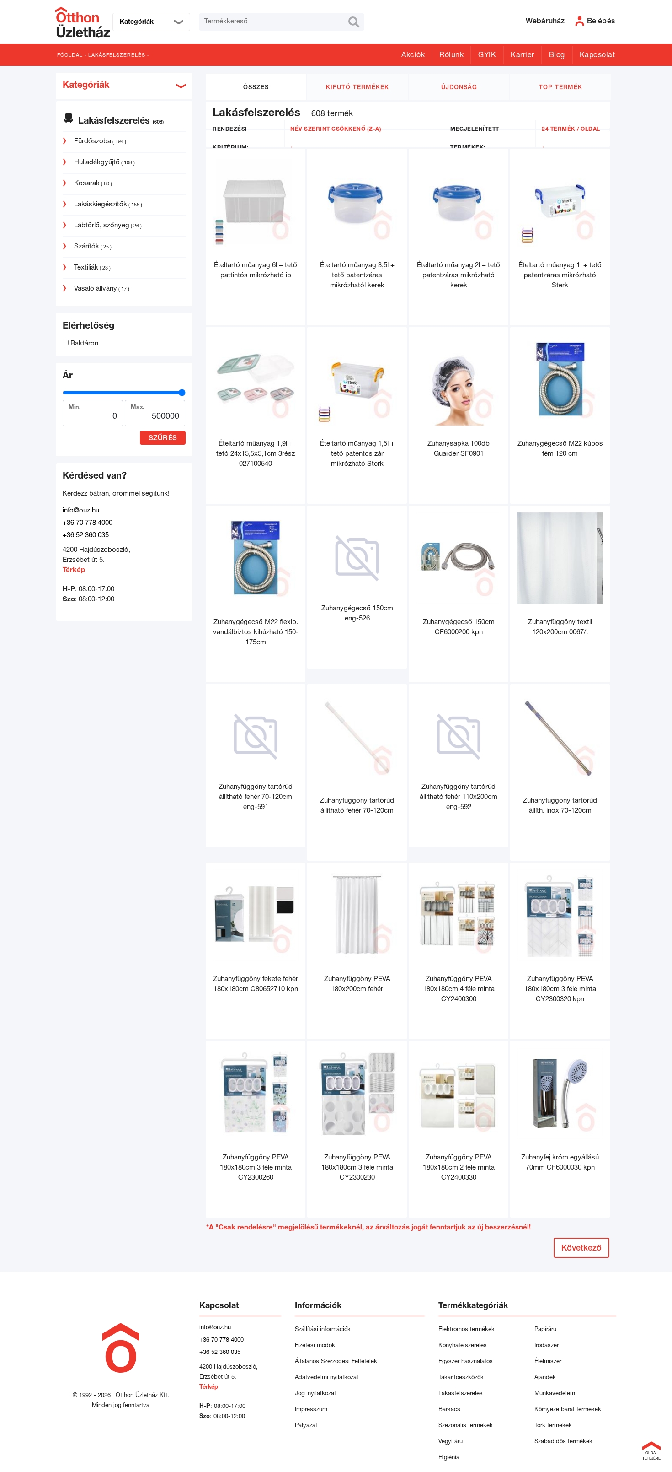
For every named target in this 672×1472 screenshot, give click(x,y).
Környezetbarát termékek (567, 1410)
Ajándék (545, 1378)
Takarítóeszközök (461, 1378)
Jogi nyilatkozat (315, 1394)
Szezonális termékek (465, 1426)
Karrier (522, 55)
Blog (557, 55)
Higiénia (448, 1458)
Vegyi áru (450, 1442)
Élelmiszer (547, 1362)
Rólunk (451, 55)
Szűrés (163, 438)
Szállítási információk (323, 1330)
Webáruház (545, 22)
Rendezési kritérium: (230, 139)
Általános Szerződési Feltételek (336, 1362)
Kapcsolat (597, 55)
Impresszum (311, 1410)
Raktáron (83, 343)
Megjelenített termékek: (474, 139)
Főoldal (70, 55)
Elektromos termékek (466, 1330)
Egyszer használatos (465, 1362)
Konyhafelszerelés (462, 1346)
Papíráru (545, 1330)
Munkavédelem (554, 1394)
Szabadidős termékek (563, 1442)
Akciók (413, 55)
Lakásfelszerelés (116, 55)
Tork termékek (553, 1426)
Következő (581, 1249)
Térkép (74, 570)
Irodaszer (546, 1346)
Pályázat (306, 1426)
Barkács (449, 1410)
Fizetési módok (315, 1346)
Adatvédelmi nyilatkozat (328, 1378)
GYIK (487, 55)
